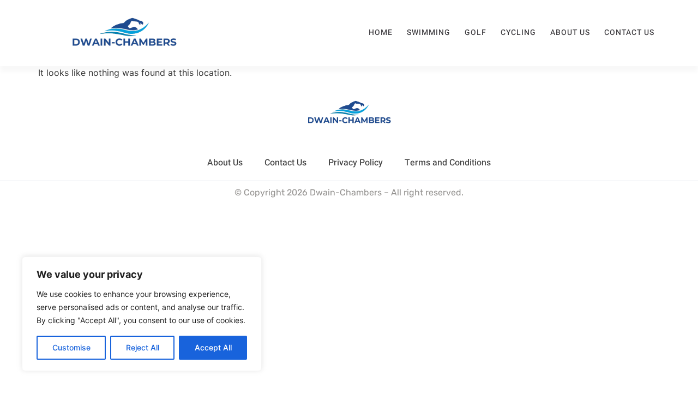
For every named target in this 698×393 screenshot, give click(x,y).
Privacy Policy (355, 162)
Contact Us (629, 32)
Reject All (142, 347)
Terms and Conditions (448, 162)
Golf (475, 32)
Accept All (213, 347)
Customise (71, 347)
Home (381, 32)
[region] (142, 314)
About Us (570, 32)
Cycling (518, 32)
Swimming (428, 32)
